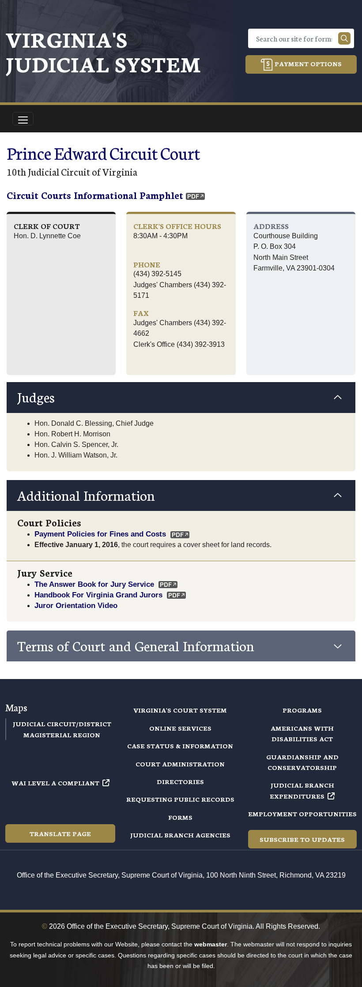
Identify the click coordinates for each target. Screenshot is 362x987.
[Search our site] (344, 38)
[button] (181, 397)
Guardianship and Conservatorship (302, 762)
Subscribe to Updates (302, 839)
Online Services (180, 728)
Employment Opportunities (302, 813)
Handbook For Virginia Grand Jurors (98, 594)
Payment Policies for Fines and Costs (100, 533)
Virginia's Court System (180, 710)
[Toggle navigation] (23, 118)
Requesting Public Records (180, 799)
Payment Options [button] (307, 63)
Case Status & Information (180, 745)
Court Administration (180, 763)
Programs (302, 710)
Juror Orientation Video (75, 605)
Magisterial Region (61, 734)
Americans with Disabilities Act (302, 733)
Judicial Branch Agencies (180, 834)
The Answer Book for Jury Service (94, 584)
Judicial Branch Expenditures (302, 790)
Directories (180, 781)
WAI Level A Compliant (55, 782)
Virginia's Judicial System (103, 51)
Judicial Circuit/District (62, 723)
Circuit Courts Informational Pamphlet (95, 195)
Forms (180, 817)
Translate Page (60, 833)
